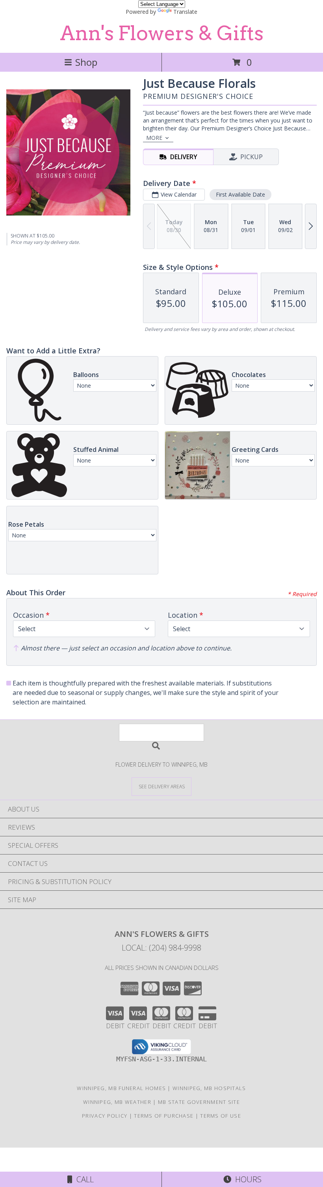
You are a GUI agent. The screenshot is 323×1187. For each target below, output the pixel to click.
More (154, 137)
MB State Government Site (199, 1101)
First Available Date (240, 194)
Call (83, 1179)
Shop (86, 62)
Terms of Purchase (163, 1115)
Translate (185, 11)
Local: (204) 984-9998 (161, 947)
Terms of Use (220, 1115)
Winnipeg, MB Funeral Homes (121, 1088)
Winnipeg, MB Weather (117, 1101)
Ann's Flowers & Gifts (162, 33)
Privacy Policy (104, 1115)
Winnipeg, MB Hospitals (209, 1088)
